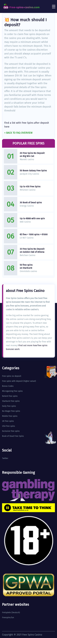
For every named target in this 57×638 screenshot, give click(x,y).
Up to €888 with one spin (32, 218)
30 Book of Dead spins (31, 202)
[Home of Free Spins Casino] (21, 6)
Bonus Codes (8, 386)
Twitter (5, 458)
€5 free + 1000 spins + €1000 (34, 234)
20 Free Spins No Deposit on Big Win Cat (32, 154)
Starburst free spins (11, 401)
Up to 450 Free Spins (30, 186)
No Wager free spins (11, 411)
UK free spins (8, 421)
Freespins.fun (8, 617)
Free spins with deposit (12, 381)
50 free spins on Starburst (26, 266)
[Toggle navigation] (53, 6)
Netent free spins (10, 396)
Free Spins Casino (32, 634)
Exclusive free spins (11, 431)
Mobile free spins (9, 416)
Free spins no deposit (11, 376)
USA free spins (8, 426)
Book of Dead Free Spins (13, 436)
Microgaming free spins (12, 391)
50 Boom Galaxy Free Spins (33, 170)
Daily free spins (9, 406)
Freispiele (6, 612)
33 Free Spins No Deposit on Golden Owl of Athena (32, 250)
